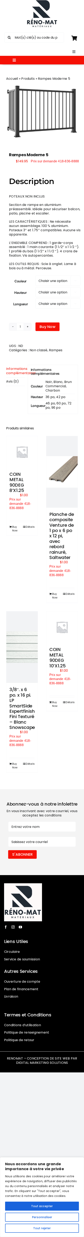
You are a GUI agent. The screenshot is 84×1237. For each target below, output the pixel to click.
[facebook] (5, 927)
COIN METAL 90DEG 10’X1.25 (57, 657)
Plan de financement (21, 989)
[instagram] (13, 927)
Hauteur (20, 293)
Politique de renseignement (26, 1032)
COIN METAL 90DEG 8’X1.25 (16, 482)
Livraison (11, 996)
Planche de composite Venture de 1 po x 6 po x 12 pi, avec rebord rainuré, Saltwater (61, 536)
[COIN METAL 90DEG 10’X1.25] (62, 627)
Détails (30, 527)
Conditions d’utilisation (22, 1025)
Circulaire (12, 951)
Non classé (38, 350)
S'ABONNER (22, 854)
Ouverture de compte (22, 981)
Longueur (20, 304)
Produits (28, 78)
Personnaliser (42, 1217)
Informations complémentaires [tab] (15, 370)
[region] (42, 1197)
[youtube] (20, 927)
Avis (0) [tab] (12, 381)
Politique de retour (19, 1040)
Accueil (12, 78)
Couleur (20, 281)
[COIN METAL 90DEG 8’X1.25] (22, 452)
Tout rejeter (42, 1228)
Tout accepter (42, 1206)
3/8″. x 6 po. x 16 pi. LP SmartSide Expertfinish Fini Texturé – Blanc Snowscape (22, 708)
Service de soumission (22, 959)
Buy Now (47, 326)
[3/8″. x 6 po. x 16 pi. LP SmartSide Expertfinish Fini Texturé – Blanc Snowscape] (22, 647)
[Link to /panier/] (74, 38)
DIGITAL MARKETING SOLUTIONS (42, 1062)
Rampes (55, 350)
